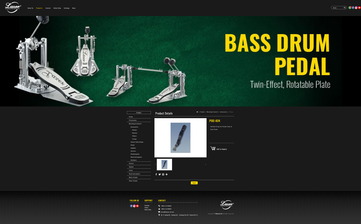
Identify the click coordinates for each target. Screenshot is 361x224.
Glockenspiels (135, 154)
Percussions (133, 120)
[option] (180, 61)
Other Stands (133, 181)
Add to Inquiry (222, 149)
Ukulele (131, 167)
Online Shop (148, 210)
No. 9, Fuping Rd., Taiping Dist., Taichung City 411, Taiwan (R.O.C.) (179, 215)
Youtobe (359, 7)
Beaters (134, 133)
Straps (134, 139)
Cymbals (133, 148)
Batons (134, 130)
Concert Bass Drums (137, 142)
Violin (131, 170)
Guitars (131, 163)
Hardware (134, 160)
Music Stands (133, 177)
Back (194, 183)
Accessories (134, 127)
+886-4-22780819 (166, 209)
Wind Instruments (136, 157)
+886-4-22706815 (166, 206)
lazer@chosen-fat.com (167, 212)
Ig (356, 7)
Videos (146, 207)
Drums (131, 117)
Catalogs (147, 205)
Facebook (353, 7)
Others (134, 136)
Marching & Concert (135, 124)
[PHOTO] (180, 137)
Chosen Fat (13, 7)
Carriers (133, 151)
